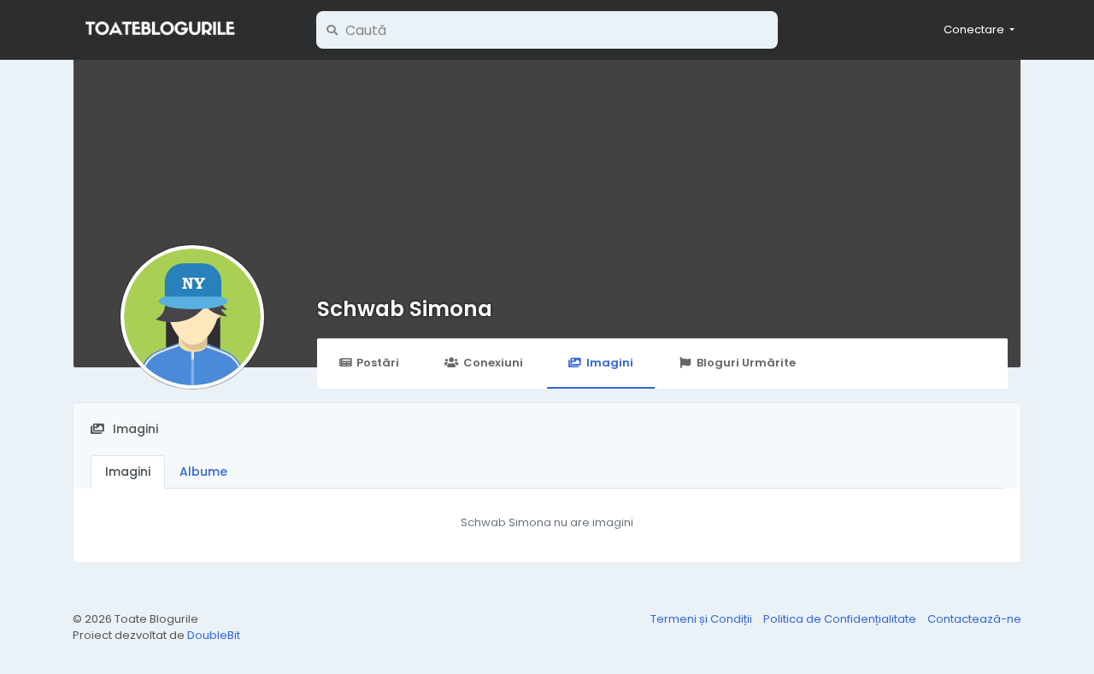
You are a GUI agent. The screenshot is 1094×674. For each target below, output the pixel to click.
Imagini (609, 363)
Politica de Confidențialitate (841, 619)
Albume (203, 471)
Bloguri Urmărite (746, 363)
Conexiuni (493, 363)
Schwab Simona (404, 309)
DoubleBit (213, 635)
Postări (377, 363)
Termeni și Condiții (702, 619)
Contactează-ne (974, 619)
